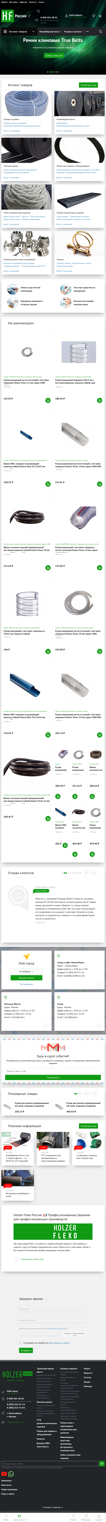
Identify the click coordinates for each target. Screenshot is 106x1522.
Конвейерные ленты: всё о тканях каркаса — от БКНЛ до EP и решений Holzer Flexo (17, 1159)
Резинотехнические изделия (70, 212)
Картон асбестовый (12, 216)
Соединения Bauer (11, 266)
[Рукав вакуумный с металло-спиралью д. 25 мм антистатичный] (78, 754)
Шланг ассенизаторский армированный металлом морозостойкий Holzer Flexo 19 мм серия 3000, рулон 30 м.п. (27, 550)
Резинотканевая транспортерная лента (73, 126)
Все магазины (26, 984)
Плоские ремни (11, 166)
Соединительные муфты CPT (33, 266)
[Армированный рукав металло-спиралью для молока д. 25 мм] (8, 1107)
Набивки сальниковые (31, 219)
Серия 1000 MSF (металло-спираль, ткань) (71, 460)
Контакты (6, 1485)
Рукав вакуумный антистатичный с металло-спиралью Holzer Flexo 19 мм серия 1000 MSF (78, 465)
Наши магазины (9, 1489)
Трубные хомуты (64, 263)
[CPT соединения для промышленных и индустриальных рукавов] (53, 1140)
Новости (32, 2)
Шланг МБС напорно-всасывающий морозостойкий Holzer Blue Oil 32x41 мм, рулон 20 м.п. (24, 717)
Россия (19, 15)
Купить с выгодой (54, 57)
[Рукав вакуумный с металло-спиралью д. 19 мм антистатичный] (78, 603)
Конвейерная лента (49, 31)
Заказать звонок (26, 977)
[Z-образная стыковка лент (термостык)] (88, 1140)
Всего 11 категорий (12, 131)
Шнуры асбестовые (12, 219)
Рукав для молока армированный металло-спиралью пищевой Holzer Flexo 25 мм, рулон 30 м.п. (32, 1106)
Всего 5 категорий (11, 224)
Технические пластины (79, 216)
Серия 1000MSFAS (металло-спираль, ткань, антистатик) (77, 544)
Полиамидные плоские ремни (16, 172)
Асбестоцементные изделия (17, 212)
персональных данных (59, 1342)
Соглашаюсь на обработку (46, 1342)
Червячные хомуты (65, 266)
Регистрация (80, 17)
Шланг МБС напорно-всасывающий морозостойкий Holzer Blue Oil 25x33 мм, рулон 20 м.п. (24, 466)
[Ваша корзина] (100, 15)
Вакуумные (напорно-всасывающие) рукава (22, 126)
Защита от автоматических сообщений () (43, 1328)
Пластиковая (62, 123)
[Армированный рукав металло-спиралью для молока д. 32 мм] (60, 1107)
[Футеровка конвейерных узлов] (17, 1178)
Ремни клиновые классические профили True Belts (78, 170)
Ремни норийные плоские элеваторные (20, 170)
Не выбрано (25, 971)
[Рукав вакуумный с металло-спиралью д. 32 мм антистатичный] (96, 812)
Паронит (25, 216)
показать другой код (58, 1328)
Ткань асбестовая (37, 216)
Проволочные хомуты (81, 263)
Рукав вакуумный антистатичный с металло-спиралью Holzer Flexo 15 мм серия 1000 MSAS (27, 383)
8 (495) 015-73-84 (16, 1407)
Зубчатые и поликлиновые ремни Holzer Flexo (76, 172)
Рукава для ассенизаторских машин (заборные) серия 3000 (27, 544)
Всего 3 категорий (11, 177)
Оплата (4, 2)
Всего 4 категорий (64, 271)
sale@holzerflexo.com (15, 1422)
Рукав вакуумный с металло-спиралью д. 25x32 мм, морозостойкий (24, 632)
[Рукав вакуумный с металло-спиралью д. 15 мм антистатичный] (27, 352)
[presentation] (86, 872)
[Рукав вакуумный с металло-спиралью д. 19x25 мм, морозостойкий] (78, 352)
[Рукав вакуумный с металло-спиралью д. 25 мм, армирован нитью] (78, 687)
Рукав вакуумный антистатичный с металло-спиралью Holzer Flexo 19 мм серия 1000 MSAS (78, 634)
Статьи (41, 2)
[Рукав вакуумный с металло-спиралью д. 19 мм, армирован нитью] (78, 436)
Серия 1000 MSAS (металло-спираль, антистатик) (23, 377)
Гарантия (23, 2)
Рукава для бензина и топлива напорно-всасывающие (25, 460)
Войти (71, 17)
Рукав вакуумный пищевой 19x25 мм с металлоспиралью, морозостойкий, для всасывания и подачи (75, 383)
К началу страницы (52, 1507)
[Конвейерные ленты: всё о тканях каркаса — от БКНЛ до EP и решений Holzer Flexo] (17, 1140)
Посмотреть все (88, 85)
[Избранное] (93, 15)
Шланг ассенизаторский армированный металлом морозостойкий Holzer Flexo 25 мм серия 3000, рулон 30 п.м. (27, 801)
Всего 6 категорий (64, 131)
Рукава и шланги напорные (15, 123)
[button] (38, 11)
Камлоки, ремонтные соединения (19, 259)
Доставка (13, 2)
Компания (6, 1480)
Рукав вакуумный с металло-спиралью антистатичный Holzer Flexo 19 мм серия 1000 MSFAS (76, 550)
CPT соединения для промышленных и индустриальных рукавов (53, 1158)
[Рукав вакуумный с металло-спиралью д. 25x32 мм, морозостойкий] (27, 603)
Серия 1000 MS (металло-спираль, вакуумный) (73, 377)
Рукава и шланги (73, 31)
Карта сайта (7, 1493)
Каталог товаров (18, 31)
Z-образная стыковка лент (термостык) (86, 1156)
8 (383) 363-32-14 (16, 1404)
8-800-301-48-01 (48, 17)
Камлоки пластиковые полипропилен (19, 263)
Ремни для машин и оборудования (73, 166)
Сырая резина (62, 216)
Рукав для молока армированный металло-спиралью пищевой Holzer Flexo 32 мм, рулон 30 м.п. (83, 1106)
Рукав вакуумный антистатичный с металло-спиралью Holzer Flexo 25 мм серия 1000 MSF (78, 716)
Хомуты (60, 259)
